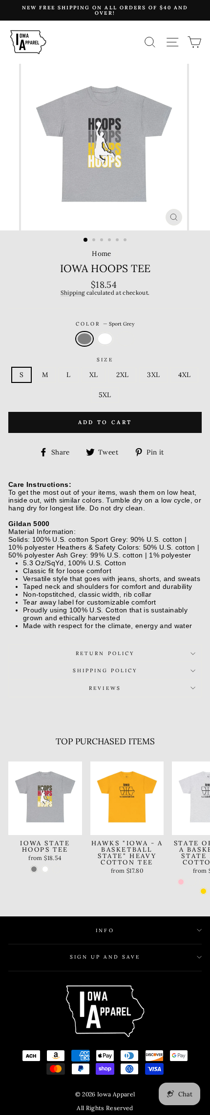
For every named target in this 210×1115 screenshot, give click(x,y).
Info (105, 930)
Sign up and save (105, 957)
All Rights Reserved (105, 1108)
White (105, 339)
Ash (125, 339)
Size (105, 359)
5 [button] (118, 240)
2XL (122, 374)
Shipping (73, 293)
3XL (153, 374)
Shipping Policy (105, 670)
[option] (105, 10)
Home (101, 253)
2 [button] (94, 240)
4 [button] (110, 240)
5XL (105, 394)
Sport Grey (84, 339)
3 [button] (102, 240)
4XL (184, 374)
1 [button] (86, 240)
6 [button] (126, 240)
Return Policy (105, 653)
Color (105, 324)
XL (93, 374)
